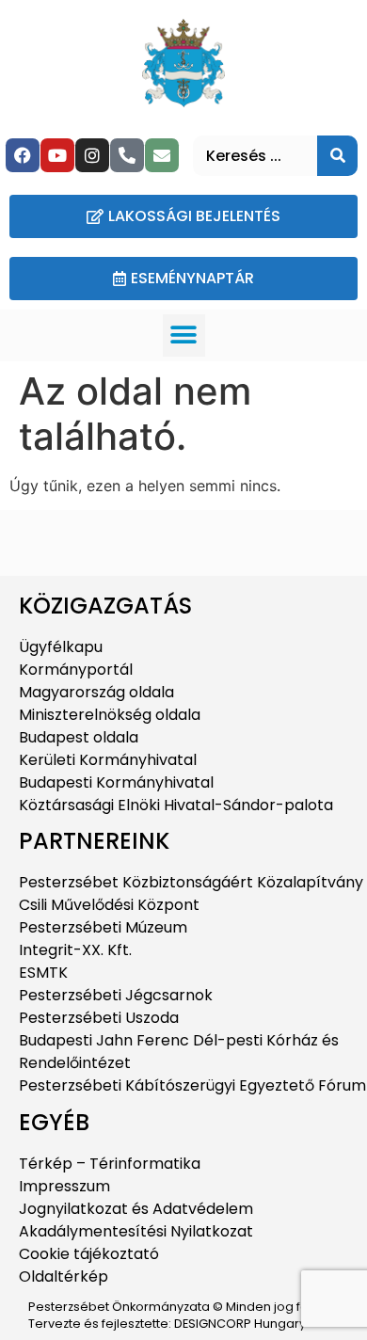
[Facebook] (23, 155)
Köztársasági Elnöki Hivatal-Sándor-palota (176, 805)
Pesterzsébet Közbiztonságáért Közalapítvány (191, 882)
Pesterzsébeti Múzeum (103, 927)
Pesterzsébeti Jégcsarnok (116, 995)
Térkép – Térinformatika (109, 1163)
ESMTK (43, 972)
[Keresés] (337, 156)
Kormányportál (76, 669)
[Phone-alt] (127, 155)
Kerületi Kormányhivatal (108, 760)
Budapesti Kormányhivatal (116, 782)
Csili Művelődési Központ (109, 905)
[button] (184, 335)
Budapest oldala (78, 737)
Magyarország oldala (96, 692)
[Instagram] (92, 155)
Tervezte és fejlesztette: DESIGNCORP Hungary (167, 1324)
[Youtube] (57, 155)
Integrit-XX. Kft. (75, 950)
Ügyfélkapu (61, 647)
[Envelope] (162, 155)
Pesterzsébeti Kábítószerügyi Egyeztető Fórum (192, 1085)
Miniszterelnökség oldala (109, 715)
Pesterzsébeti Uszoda (99, 1018)
